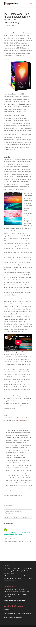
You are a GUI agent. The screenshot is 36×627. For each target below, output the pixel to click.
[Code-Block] (21, 517)
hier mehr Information (18, 601)
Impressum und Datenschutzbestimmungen (17, 613)
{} (25, 517)
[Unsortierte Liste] (16, 517)
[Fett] (5, 517)
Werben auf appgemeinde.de (13, 617)
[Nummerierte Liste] (14, 517)
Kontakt (6, 609)
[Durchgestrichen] (12, 517)
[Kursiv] (7, 517)
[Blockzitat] (19, 517)
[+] (27, 517)
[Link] (23, 517)
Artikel (14, 26)
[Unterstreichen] (10, 517)
